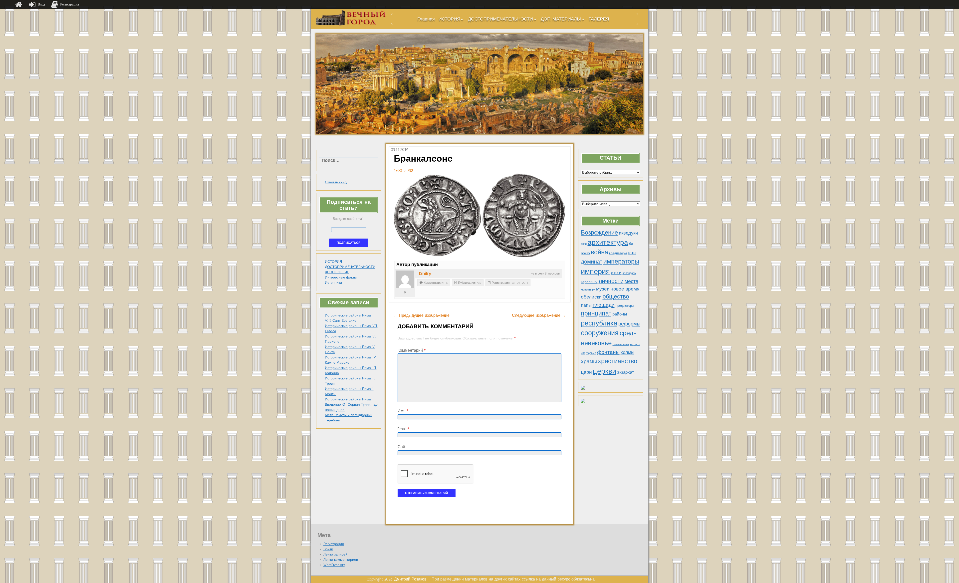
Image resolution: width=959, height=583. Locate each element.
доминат (591, 262)
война (599, 252)
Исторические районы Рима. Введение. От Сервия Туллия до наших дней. (351, 404)
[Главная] (18, 4)
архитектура (608, 242)
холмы (627, 352)
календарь (629, 273)
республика (599, 323)
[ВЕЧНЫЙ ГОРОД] (351, 17)
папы (586, 305)
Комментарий (412, 350)
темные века (621, 344)
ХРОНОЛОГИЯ (337, 272)
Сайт (402, 446)
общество (616, 296)
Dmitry (425, 273)
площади (604, 305)
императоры (621, 261)
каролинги (589, 282)
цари (586, 372)
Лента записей (335, 554)
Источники (333, 283)
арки (584, 244)
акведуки (628, 233)
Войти (328, 549)
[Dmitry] (405, 279)
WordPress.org (334, 565)
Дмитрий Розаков (410, 579)
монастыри (588, 289)
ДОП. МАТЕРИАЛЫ (561, 19)
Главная (426, 19)
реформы (629, 324)
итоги (616, 272)
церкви (604, 371)
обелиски (591, 297)
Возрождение (599, 232)
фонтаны (608, 352)
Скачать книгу (336, 182)
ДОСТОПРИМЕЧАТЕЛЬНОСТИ (500, 19)
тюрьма (591, 353)
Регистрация (333, 544)
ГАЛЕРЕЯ (599, 19)
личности (611, 281)
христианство (617, 361)
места (631, 281)
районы (619, 313)
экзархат (625, 372)
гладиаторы (618, 253)
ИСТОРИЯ (449, 19)
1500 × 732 (403, 170)
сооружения (600, 333)
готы (632, 253)
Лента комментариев (340, 560)
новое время (625, 289)
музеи (603, 289)
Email (403, 428)
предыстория (625, 305)
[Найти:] (348, 161)
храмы (589, 361)
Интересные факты (341, 277)
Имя (403, 410)
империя (595, 271)
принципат (596, 313)
